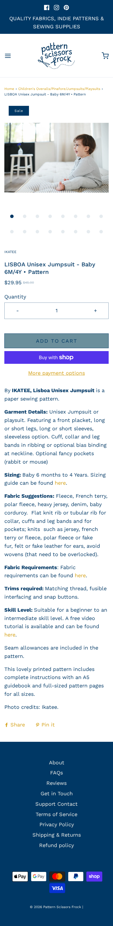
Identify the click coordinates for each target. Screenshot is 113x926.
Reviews (56, 783)
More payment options (56, 373)
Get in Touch (57, 793)
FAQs (56, 773)
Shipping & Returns (56, 835)
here (60, 483)
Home (9, 89)
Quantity (15, 297)
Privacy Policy (56, 824)
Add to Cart (56, 341)
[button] (56, 158)
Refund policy (56, 845)
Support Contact (56, 804)
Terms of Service (56, 814)
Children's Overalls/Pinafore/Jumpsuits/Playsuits (59, 89)
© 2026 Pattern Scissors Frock (55, 907)
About (56, 762)
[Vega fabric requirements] (74, 575)
